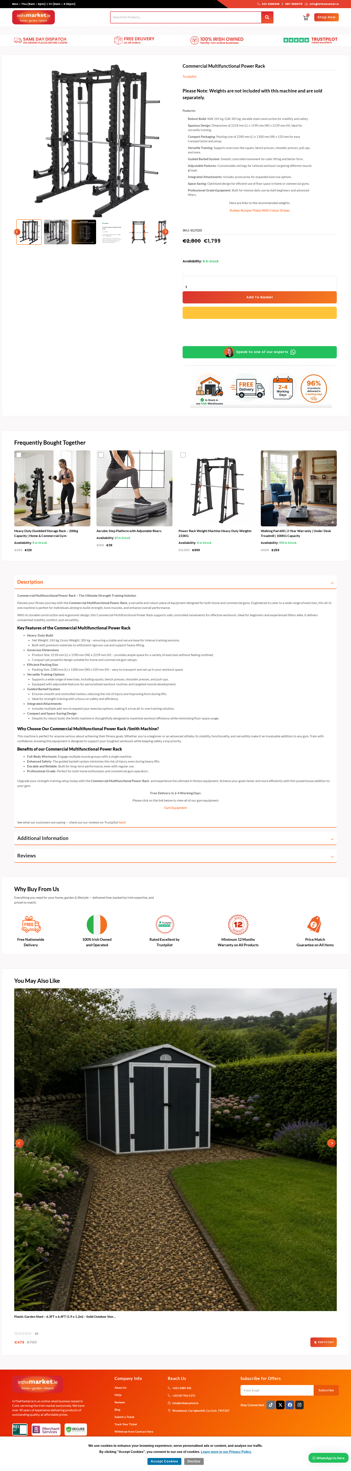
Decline (193, 1461)
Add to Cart (326, 1342)
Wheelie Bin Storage (142, 30)
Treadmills (63, 30)
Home (17, 30)
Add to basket (259, 297)
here (122, 822)
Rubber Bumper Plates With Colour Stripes (260, 210)
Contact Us (211, 30)
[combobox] (185, 17)
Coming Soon (170, 30)
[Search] (267, 17)
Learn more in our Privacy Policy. (226, 1452)
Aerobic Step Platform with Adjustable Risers (128, 531)
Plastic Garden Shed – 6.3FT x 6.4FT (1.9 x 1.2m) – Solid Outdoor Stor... (65, 1316)
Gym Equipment (175, 807)
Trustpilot (189, 76)
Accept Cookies (164, 1461)
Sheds (96, 30)
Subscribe (326, 1390)
